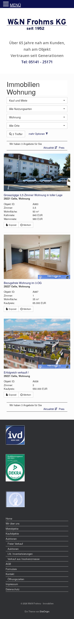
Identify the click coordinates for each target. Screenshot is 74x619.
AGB (8, 564)
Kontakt (10, 574)
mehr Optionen (37, 134)
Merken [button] (27, 224)
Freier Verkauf (15, 543)
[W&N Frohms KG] (37, 25)
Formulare (11, 569)
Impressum (12, 584)
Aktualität (49, 147)
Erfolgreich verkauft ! (16, 372)
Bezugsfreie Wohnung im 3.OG (23, 283)
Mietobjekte (12, 528)
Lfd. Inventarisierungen (20, 554)
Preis (62, 147)
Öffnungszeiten (16, 579)
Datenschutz (13, 589)
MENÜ (15, 5)
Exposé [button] (12, 224)
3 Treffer (17, 134)
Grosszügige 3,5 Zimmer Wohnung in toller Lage (33, 195)
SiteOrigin (44, 611)
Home (9, 518)
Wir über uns (13, 523)
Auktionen (11, 538)
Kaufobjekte (12, 533)
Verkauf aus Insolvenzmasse (23, 559)
